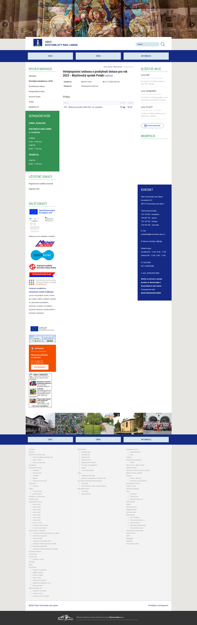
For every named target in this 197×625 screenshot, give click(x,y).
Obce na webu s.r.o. (116, 617)
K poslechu (84, 491)
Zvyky (31, 564)
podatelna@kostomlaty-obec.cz (153, 234)
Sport (128, 491)
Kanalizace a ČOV (132, 449)
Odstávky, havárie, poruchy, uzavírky (138, 470)
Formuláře (84, 483)
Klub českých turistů (136, 528)
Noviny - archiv (37, 523)
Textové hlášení (86, 494)
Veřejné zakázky (38, 572)
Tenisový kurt (134, 496)
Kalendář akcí (130, 533)
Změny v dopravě (135, 478)
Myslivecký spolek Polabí (138, 525)
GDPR (128, 536)
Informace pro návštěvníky (134, 530)
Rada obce (32, 483)
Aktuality (32, 76)
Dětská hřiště (130, 502)
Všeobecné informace (88, 475)
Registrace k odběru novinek (41, 183)
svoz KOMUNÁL (149, 91)
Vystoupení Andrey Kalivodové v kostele (45, 549)
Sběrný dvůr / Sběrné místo (135, 465)
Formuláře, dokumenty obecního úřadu (90, 481)
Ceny (131, 454)
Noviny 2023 (36, 512)
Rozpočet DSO (86, 460)
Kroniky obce (33, 557)
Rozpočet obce (86, 452)
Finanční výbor (37, 491)
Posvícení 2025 (37, 538)
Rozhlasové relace (83, 489)
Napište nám (34, 189)
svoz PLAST (147, 107)
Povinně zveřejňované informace (43, 457)
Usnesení (36, 475)
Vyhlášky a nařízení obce (37, 496)
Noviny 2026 (36, 504)
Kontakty (32, 452)
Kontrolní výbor (37, 494)
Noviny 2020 (36, 520)
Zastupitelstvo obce (35, 468)
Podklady (36, 470)
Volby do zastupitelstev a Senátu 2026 (93, 478)
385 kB (129, 107)
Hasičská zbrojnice (132, 489)
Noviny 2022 (36, 515)
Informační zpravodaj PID (138, 481)
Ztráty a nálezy (131, 486)
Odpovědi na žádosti (39, 591)
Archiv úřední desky (87, 470)
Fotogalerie (129, 538)
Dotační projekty (38, 575)
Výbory (31, 489)
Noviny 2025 (36, 507)
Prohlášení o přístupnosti (158, 605)
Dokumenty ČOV (135, 452)
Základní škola (131, 512)
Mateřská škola (131, 509)
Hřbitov (128, 504)
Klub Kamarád (135, 523)
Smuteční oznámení (35, 551)
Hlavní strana (108, 67)
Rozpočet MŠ (85, 454)
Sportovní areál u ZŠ (136, 499)
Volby (31, 102)
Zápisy (35, 478)
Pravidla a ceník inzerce (40, 525)
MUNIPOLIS (34, 107)
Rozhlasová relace (36, 86)
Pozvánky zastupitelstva (89, 465)
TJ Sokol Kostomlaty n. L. (138, 520)
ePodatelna (32, 465)
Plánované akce (38, 585)
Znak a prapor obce (39, 462)
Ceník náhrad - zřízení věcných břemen (93, 486)
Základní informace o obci (37, 454)
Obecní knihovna (131, 507)
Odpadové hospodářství (134, 460)
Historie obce (33, 554)
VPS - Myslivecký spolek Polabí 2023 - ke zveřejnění (83, 107)
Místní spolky (130, 515)
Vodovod (129, 457)
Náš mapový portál (132, 544)
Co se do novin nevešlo (40, 528)
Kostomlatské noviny (35, 502)
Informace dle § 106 (35, 588)
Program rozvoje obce (40, 570)
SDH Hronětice (134, 517)
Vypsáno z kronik (38, 559)
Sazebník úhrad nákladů (41, 596)
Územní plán (37, 578)
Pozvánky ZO (37, 473)
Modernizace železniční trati (42, 583)
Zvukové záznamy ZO (40, 481)
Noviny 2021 (36, 517)
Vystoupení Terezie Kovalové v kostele (44, 544)
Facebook (129, 541)
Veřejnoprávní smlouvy (88, 462)
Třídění (132, 462)
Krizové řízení (34, 97)
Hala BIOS (133, 494)
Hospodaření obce (36, 91)
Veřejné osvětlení (131, 468)
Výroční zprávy (37, 593)
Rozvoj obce (32, 567)
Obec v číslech (37, 460)
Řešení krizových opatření (134, 473)
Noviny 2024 (36, 509)
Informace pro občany (133, 483)
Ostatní (83, 468)
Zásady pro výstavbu (40, 580)
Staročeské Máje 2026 (40, 536)
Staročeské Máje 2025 (40, 546)
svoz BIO (145, 75)
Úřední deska (117, 67)
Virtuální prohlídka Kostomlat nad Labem (46, 533)
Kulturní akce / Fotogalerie (37, 530)
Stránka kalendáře (153, 126)
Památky (32, 562)
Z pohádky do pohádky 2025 (42, 541)
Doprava (129, 475)
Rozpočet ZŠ (85, 457)
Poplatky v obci (34, 499)
